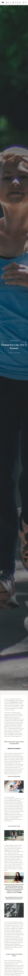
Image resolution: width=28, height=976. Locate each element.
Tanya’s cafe (14, 702)
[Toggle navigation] (3, 2)
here (20, 892)
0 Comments (11, 352)
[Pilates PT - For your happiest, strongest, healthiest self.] (16, 2)
